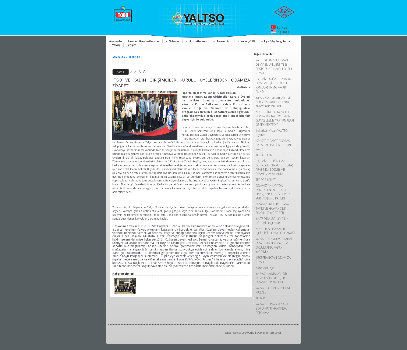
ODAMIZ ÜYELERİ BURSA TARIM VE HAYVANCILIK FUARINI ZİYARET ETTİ (272, 208)
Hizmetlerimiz (198, 41)
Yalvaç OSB (248, 41)
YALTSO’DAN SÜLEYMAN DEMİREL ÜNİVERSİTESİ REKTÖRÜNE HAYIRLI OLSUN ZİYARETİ (274, 66)
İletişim (131, 45)
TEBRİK (260, 298)
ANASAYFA (118, 57)
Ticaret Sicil (223, 41)
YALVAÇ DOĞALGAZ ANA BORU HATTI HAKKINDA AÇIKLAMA (272, 308)
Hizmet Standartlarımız (143, 41)
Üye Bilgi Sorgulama (277, 41)
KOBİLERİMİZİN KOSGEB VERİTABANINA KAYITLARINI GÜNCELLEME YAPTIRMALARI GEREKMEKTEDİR (275, 118)
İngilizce (282, 32)
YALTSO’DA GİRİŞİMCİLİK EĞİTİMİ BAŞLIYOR (272, 221)
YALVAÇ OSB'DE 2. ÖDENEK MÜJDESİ (274, 290)
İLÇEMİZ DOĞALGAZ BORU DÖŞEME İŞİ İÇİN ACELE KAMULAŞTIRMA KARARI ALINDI (274, 85)
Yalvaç (116, 45)
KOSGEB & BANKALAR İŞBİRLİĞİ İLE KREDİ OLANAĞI (275, 231)
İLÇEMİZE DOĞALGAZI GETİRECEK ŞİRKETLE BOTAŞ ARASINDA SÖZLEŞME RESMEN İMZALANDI (275, 167)
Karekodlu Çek (265, 268)
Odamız (174, 41)
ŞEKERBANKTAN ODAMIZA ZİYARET (273, 260)
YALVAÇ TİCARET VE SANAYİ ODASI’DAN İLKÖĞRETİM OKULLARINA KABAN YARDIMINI (274, 245)
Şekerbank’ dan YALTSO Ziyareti (272, 133)
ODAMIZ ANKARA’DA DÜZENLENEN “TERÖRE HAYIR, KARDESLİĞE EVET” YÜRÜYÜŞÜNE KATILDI (273, 192)
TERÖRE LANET (266, 155)
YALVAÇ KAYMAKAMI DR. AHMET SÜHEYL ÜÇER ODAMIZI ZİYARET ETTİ (271, 278)
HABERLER (134, 57)
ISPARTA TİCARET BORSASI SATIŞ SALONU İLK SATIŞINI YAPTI (273, 145)
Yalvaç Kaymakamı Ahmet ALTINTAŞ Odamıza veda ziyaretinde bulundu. (273, 101)
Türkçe (281, 27)
